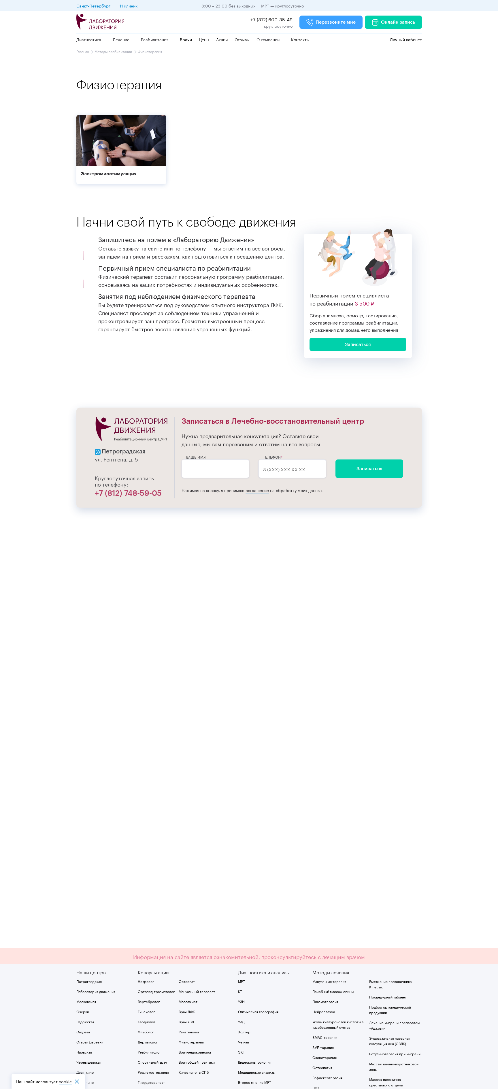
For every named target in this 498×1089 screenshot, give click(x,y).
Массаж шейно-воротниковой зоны (393, 1066)
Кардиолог (146, 1021)
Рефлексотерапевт (153, 1072)
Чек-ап (243, 1041)
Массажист (188, 1001)
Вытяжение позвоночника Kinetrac (390, 983)
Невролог (146, 981)
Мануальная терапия (329, 981)
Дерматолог (148, 1041)
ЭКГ (241, 1051)
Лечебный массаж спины (333, 991)
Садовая (83, 1031)
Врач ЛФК (187, 1011)
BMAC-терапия (324, 1037)
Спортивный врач (152, 1061)
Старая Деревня (89, 1041)
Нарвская (84, 1051)
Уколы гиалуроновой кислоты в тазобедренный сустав (337, 1024)
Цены (204, 39)
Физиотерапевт (192, 1041)
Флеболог (146, 1031)
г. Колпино (85, 1082)
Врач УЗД (186, 1021)
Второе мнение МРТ (254, 1082)
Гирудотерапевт (151, 1082)
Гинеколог (146, 1011)
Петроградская (89, 981)
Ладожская (85, 1021)
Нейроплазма (323, 1011)
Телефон (272, 456)
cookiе (65, 1081)
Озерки (82, 1011)
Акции (222, 39)
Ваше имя (196, 456)
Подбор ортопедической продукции (390, 1009)
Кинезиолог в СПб (194, 1072)
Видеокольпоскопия (254, 1061)
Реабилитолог (149, 1051)
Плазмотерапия (325, 1001)
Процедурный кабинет (388, 996)
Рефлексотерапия (327, 1077)
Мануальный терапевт (197, 991)
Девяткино (85, 1072)
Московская (86, 1001)
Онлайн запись (398, 22)
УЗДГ (242, 1021)
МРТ (241, 981)
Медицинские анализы (256, 1072)
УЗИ (241, 1001)
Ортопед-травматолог (156, 991)
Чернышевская (88, 1061)
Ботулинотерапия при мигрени (394, 1053)
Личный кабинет (405, 39)
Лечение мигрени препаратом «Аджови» (394, 1025)
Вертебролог (149, 1001)
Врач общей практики (197, 1061)
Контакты (300, 39)
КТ (240, 991)
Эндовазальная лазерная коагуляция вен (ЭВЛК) (389, 1040)
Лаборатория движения (95, 991)
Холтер (244, 1031)
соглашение (257, 490)
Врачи (186, 39)
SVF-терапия (323, 1047)
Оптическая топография (258, 1011)
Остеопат (187, 981)
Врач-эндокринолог (195, 1051)
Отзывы (242, 39)
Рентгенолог (189, 1031)
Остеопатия (322, 1067)
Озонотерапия (324, 1057)
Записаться (369, 468)
